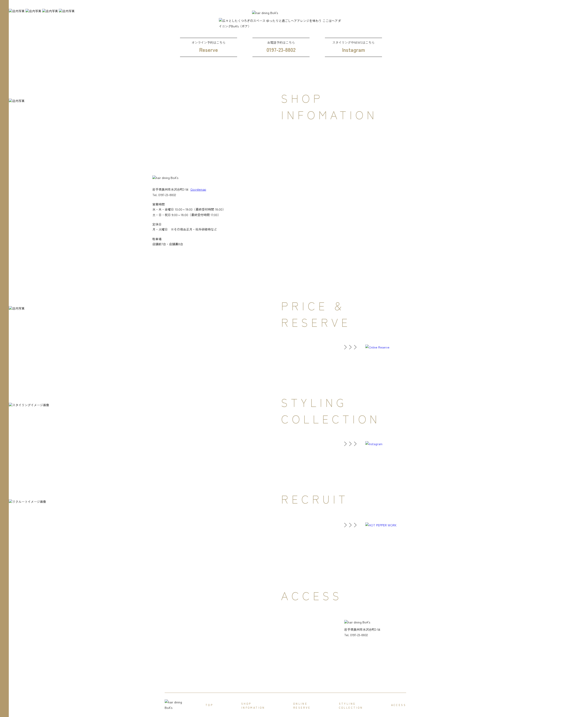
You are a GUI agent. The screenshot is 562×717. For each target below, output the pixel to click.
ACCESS (398, 705)
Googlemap (198, 189)
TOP (209, 705)
